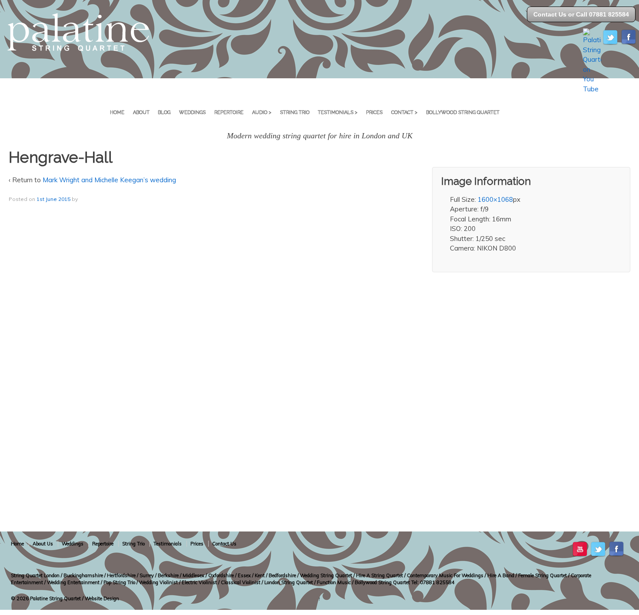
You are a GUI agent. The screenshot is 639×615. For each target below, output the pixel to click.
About (141, 112)
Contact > (404, 112)
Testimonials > (337, 112)
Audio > (261, 112)
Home (117, 112)
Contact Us (224, 544)
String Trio (295, 112)
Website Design (102, 598)
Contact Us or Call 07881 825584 (581, 14)
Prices (374, 112)
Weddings (192, 112)
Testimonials (167, 544)
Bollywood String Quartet (462, 112)
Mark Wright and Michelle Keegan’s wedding (109, 180)
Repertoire (228, 112)
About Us (43, 544)
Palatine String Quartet (55, 598)
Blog (164, 112)
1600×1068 (495, 199)
